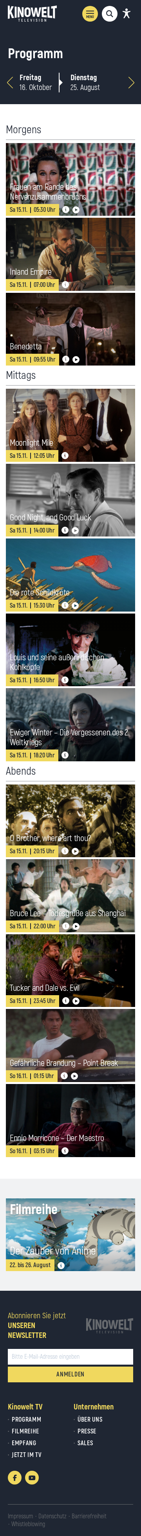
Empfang (24, 1443)
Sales (85, 1443)
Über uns (90, 1420)
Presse (87, 1431)
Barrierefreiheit (89, 1516)
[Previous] (10, 82)
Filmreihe (25, 1431)
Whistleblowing (28, 1524)
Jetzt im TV (27, 1455)
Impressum (20, 1516)
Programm (26, 1420)
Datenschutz (52, 1516)
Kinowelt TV (25, 1407)
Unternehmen (94, 1407)
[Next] (131, 82)
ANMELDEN (70, 1374)
